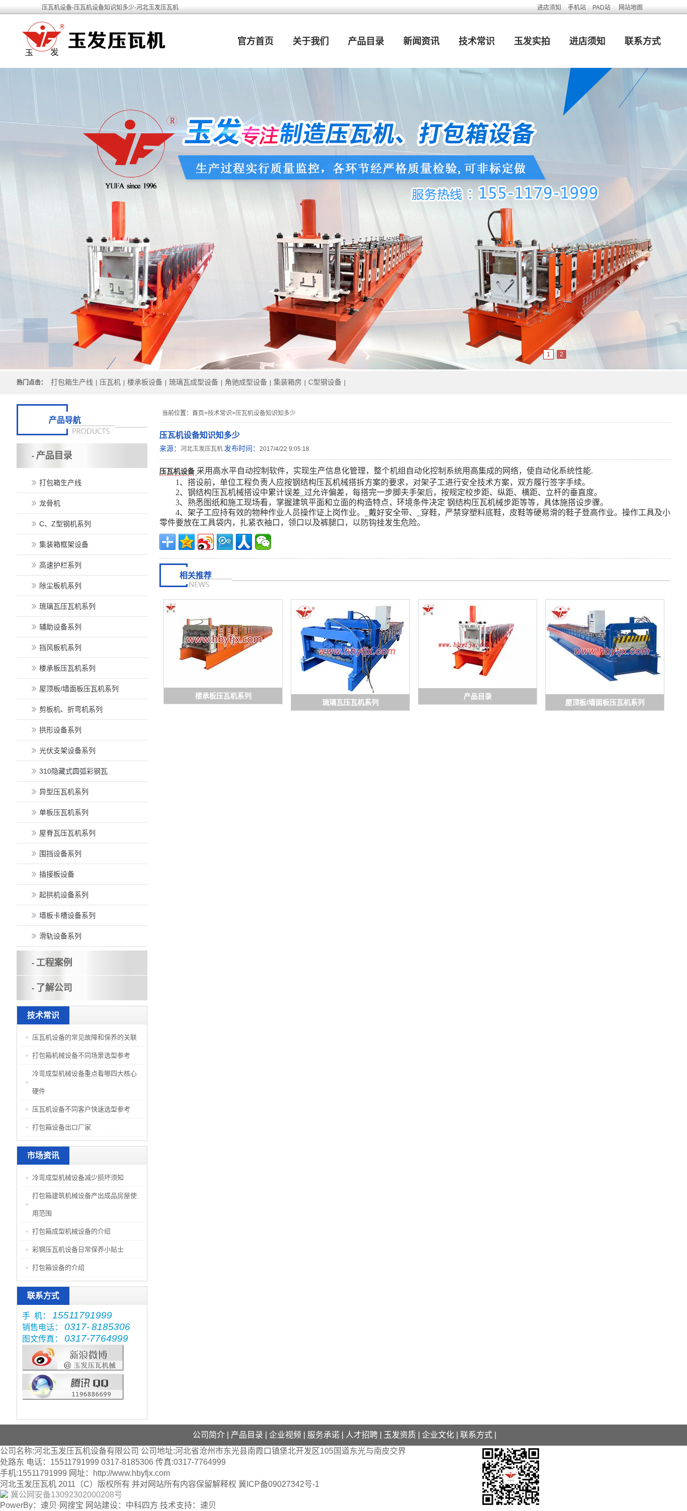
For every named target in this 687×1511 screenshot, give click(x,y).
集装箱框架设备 (64, 544)
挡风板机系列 (60, 647)
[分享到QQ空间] (187, 542)
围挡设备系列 (60, 853)
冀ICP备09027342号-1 (278, 1484)
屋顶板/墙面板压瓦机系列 (605, 702)
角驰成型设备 (246, 382)
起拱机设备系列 (64, 895)
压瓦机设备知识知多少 (265, 413)
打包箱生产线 (72, 382)
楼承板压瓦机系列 (223, 696)
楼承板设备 (144, 382)
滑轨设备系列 (60, 936)
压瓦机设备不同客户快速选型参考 (81, 1109)
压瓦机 (110, 382)
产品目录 (366, 41)
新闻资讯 (421, 41)
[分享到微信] (263, 542)
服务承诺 (323, 1435)
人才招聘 (362, 1435)
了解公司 (54, 988)
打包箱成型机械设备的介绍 (71, 1231)
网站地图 (631, 7)
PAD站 (601, 7)
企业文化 (438, 1435)
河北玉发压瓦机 (202, 448)
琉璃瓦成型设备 (193, 382)
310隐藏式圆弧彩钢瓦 (73, 771)
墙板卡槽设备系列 (67, 915)
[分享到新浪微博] (206, 542)
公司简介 (209, 1435)
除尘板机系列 (60, 586)
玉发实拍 (532, 41)
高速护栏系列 (60, 565)
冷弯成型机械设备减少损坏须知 (78, 1177)
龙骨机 (49, 503)
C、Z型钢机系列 (65, 524)
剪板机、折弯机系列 (71, 709)
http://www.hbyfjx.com (131, 1473)
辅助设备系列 (60, 627)
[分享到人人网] (244, 542)
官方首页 (255, 41)
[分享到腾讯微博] (225, 542)
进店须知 (549, 7)
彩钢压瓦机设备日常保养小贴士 (78, 1249)
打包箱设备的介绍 (58, 1267)
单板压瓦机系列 (64, 812)
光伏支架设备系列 (67, 750)
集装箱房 (288, 382)
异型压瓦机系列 (64, 792)
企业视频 (285, 1435)
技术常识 (477, 41)
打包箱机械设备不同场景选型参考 (81, 1055)
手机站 (577, 7)
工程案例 (54, 963)
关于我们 (311, 41)
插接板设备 (56, 874)
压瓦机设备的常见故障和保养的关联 (84, 1037)
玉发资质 (400, 1435)
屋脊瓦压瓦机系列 (67, 833)
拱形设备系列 (60, 730)
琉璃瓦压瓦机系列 (350, 702)
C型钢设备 (324, 382)
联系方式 (643, 41)
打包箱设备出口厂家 (61, 1127)
